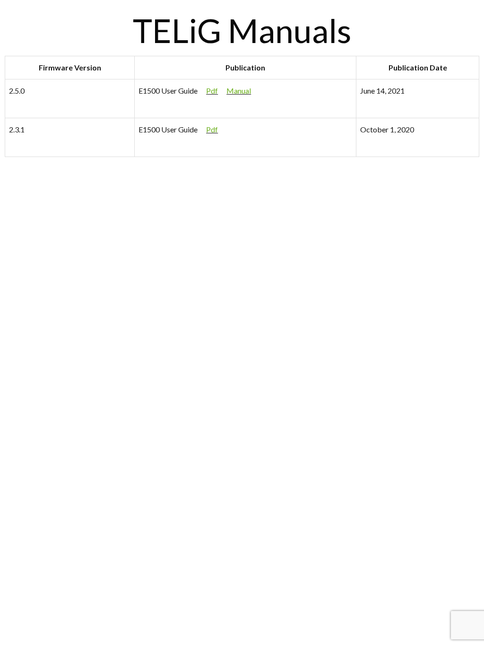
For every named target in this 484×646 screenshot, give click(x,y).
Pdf (212, 90)
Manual (238, 90)
